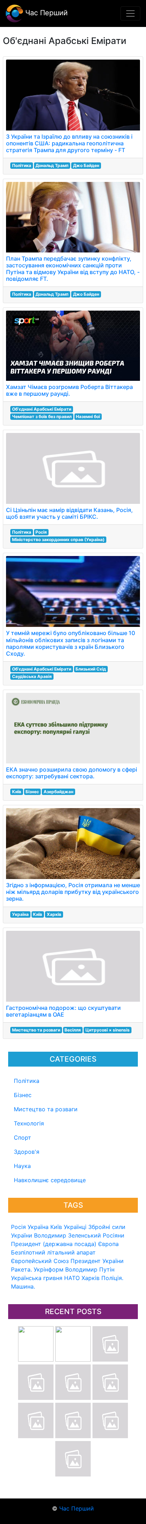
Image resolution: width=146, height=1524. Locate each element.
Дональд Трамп (51, 165)
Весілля (72, 1030)
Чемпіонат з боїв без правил (42, 416)
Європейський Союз (40, 1260)
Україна (38, 1226)
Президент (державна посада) (53, 1243)
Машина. (23, 1286)
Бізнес (23, 1094)
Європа (108, 1243)
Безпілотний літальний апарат (53, 1252)
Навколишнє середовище (50, 1180)
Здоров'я (26, 1151)
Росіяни (113, 1235)
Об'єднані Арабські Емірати (41, 409)
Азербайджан (58, 791)
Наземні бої (88, 416)
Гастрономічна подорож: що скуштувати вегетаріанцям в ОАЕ (63, 1011)
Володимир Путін (89, 1269)
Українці (75, 1226)
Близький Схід (90, 669)
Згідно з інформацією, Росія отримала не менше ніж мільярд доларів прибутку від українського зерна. (73, 891)
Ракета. (21, 1269)
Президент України (97, 1260)
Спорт (22, 1137)
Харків (91, 1277)
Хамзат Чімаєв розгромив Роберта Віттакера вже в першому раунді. (69, 390)
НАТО (72, 1277)
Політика (26, 1080)
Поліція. (112, 1277)
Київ (56, 1226)
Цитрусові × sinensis (107, 1030)
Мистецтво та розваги (46, 1109)
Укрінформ (48, 1269)
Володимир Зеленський (67, 1235)
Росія (18, 1226)
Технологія (29, 1123)
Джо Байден (86, 165)
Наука (22, 1165)
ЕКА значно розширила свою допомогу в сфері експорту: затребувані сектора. (71, 773)
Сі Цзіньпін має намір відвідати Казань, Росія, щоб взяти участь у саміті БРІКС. (69, 513)
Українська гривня (36, 1277)
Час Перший (45, 13)
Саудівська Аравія (32, 676)
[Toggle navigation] (130, 13)
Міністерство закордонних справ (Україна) (58, 539)
